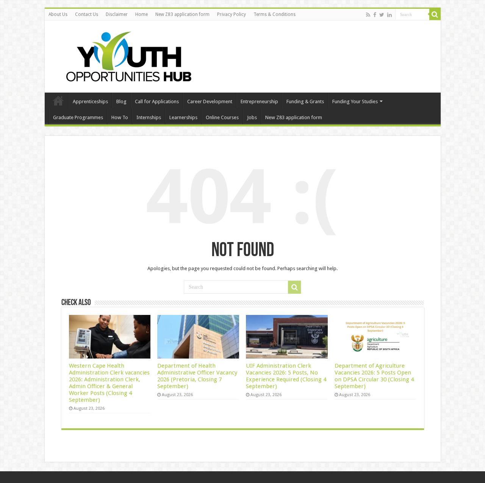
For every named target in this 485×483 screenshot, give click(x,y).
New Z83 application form (182, 14)
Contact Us (86, 14)
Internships (148, 117)
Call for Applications (157, 101)
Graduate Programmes (78, 117)
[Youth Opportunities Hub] (126, 55)
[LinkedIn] (389, 14)
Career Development (209, 101)
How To (119, 117)
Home (141, 14)
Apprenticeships (90, 101)
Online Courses (222, 117)
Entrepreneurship (259, 101)
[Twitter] (382, 14)
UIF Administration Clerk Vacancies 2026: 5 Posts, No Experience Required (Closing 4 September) (286, 376)
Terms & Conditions (274, 14)
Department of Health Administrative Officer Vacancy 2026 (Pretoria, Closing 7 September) (197, 376)
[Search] (435, 14)
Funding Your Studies (355, 101)
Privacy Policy (231, 14)
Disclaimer (117, 14)
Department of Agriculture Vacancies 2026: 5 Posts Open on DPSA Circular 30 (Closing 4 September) (374, 376)
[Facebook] (374, 14)
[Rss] (368, 14)
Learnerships (183, 117)
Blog (121, 101)
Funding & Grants (305, 101)
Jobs (252, 117)
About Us (57, 14)
